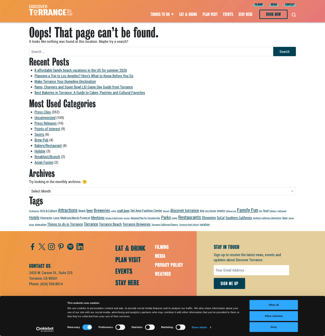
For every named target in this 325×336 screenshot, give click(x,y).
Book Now (273, 14)
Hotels (34, 217)
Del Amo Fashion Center (146, 210)
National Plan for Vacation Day (145, 218)
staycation (40, 224)
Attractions (68, 210)
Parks (166, 217)
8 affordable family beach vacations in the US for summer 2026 (81, 70)
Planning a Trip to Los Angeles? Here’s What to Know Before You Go (84, 75)
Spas (285, 218)
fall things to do (231, 211)
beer (89, 210)
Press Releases (46, 123)
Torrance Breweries (137, 224)
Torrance (91, 224)
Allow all (274, 304)
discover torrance (184, 210)
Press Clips (43, 111)
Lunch (56, 218)
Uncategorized (45, 117)
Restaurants (189, 217)
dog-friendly (210, 210)
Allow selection (274, 316)
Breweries (102, 210)
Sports (39, 134)
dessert (166, 211)
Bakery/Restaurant (48, 145)
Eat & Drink (188, 14)
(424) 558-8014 (51, 283)
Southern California (238, 217)
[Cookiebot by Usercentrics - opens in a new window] (45, 329)
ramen (174, 218)
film (260, 211)
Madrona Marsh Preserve (75, 218)
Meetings (98, 217)
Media (274, 4)
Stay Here (246, 14)
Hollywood (281, 211)
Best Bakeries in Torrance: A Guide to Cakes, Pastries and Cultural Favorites (90, 92)
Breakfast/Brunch (47, 156)
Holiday (40, 151)
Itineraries (46, 218)
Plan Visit (210, 14)
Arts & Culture (48, 211)
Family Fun (247, 210)
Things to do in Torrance (65, 224)
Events (228, 14)
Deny (274, 327)
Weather (163, 274)
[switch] (120, 327)
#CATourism (34, 211)
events (221, 211)
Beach (82, 211)
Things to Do (160, 14)
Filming (259, 4)
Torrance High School (189, 224)
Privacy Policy (169, 265)
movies (127, 218)
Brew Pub (41, 139)
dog (202, 211)
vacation (205, 224)
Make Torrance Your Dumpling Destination (65, 81)
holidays (273, 211)
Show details (199, 327)
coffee (113, 211)
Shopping (209, 217)
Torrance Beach (110, 224)
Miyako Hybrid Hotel (114, 218)
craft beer (123, 210)
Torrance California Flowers (164, 224)
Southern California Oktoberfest (267, 218)
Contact (290, 4)
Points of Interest (47, 128)
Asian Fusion (44, 162)
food (266, 211)
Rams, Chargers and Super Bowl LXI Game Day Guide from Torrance (84, 86)
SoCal (221, 217)
